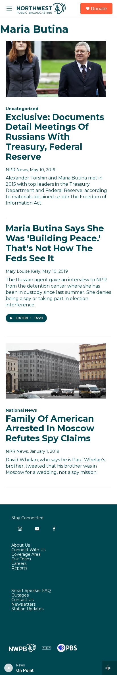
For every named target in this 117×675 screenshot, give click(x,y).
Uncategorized (22, 108)
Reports (19, 568)
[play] (8, 668)
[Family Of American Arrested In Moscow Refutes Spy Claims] (56, 371)
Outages (20, 595)
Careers (18, 563)
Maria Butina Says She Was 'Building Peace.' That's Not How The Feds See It (55, 243)
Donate (99, 8)
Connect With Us (28, 550)
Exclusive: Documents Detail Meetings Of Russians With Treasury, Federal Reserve (55, 137)
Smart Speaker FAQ (31, 591)
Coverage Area (26, 554)
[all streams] (109, 668)
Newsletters (23, 604)
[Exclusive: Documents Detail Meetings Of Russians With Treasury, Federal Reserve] (56, 69)
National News (21, 410)
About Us (20, 545)
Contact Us (22, 600)
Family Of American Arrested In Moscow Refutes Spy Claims (50, 428)
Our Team (21, 559)
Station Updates (27, 609)
